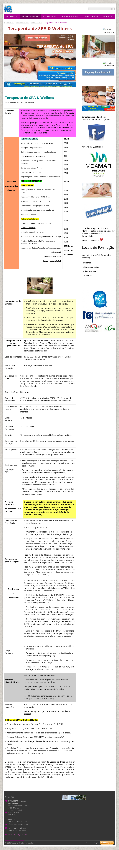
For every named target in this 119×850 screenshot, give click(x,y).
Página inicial (9, 23)
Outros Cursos (36, 23)
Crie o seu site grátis (93, 843)
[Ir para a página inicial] (8, 11)
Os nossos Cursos (22, 23)
